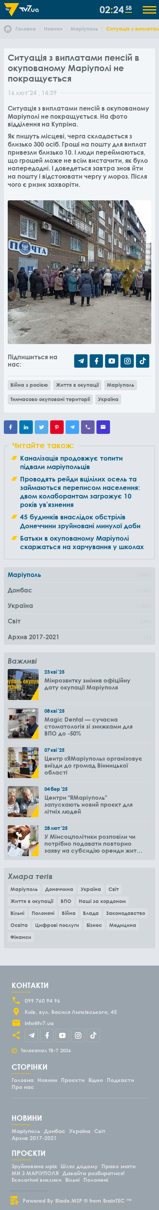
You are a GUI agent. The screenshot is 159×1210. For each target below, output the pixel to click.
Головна (23, 1080)
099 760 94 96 (42, 1000)
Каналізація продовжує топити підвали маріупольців (71, 462)
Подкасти (120, 1080)
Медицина (122, 925)
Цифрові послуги (57, 925)
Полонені (43, 913)
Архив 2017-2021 (34, 1138)
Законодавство (125, 913)
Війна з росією (29, 385)
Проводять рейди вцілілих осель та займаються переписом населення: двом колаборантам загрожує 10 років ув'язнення (80, 492)
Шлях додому (79, 1166)
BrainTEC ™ (117, 1200)
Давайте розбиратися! (94, 1173)
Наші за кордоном (102, 901)
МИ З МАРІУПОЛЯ (35, 1173)
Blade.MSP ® (71, 1200)
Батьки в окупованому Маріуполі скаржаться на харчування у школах (82, 542)
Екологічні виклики (36, 1179)
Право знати (118, 1166)
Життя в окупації (77, 385)
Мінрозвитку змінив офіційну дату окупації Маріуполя (87, 684)
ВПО (66, 901)
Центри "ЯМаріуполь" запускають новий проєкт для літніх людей (88, 804)
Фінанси (20, 937)
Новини (47, 1080)
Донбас (54, 1131)
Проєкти (73, 1080)
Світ (113, 889)
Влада (91, 913)
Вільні (17, 913)
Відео (95, 1080)
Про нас (23, 1087)
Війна (69, 913)
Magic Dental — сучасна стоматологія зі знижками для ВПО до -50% (88, 726)
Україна (108, 399)
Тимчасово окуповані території (50, 399)
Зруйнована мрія (34, 1166)
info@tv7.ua (39, 1023)
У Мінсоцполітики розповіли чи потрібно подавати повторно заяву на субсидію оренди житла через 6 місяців (94, 843)
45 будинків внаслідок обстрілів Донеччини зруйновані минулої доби (80, 521)
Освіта (19, 925)
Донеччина (59, 889)
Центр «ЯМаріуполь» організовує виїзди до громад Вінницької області (93, 765)
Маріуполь (120, 385)
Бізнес (94, 925)
